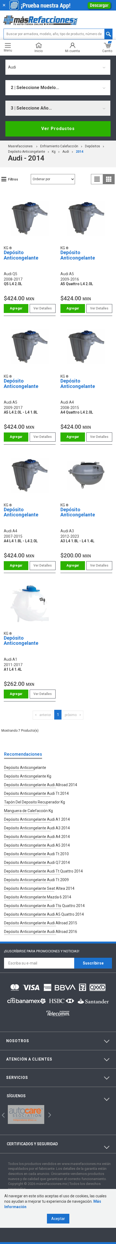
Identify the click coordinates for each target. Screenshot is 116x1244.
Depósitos (92, 146)
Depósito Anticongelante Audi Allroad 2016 (40, 931)
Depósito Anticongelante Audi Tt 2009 (36, 880)
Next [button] (49, 1114)
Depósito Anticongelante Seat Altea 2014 (39, 888)
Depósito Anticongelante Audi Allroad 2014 (40, 785)
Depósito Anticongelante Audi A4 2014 (37, 836)
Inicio (39, 51)
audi (65, 152)
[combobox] (57, 67)
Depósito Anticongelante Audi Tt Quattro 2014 (43, 871)
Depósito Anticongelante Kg (27, 776)
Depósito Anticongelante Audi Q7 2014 (37, 862)
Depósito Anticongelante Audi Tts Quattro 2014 (44, 906)
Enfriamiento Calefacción (59, 146)
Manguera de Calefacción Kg (28, 811)
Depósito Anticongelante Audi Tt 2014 (36, 793)
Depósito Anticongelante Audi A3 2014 (37, 828)
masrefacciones (20, 146)
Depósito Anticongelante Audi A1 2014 (37, 819)
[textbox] (58, 34)
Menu (8, 50)
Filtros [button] (13, 179)
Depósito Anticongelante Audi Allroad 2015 (40, 923)
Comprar (16, 308)
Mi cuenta (72, 51)
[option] (26, 1114)
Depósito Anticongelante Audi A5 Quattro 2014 (44, 914)
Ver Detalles (42, 308)
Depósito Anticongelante (26, 152)
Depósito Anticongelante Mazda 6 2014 (37, 897)
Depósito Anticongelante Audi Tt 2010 (36, 854)
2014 (79, 152)
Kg (54, 152)
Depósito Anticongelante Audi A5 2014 (37, 845)
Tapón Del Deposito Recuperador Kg (34, 802)
